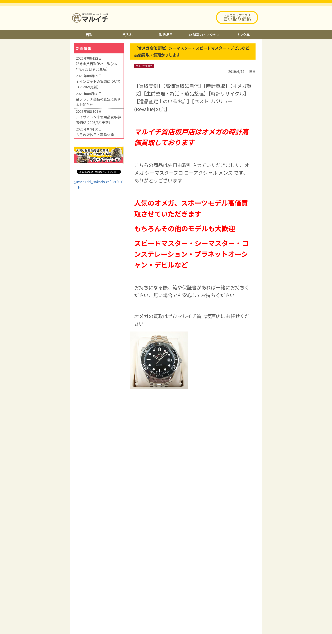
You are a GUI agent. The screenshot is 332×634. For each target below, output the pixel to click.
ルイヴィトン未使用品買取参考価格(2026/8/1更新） (98, 119)
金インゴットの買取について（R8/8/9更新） (98, 84)
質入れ (127, 34)
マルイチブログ (144, 65)
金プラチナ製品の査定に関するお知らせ (98, 101)
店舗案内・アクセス (204, 34)
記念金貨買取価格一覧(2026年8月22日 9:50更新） (98, 66)
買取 (89, 34)
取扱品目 (166, 34)
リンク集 (243, 34)
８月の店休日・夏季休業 (95, 134)
